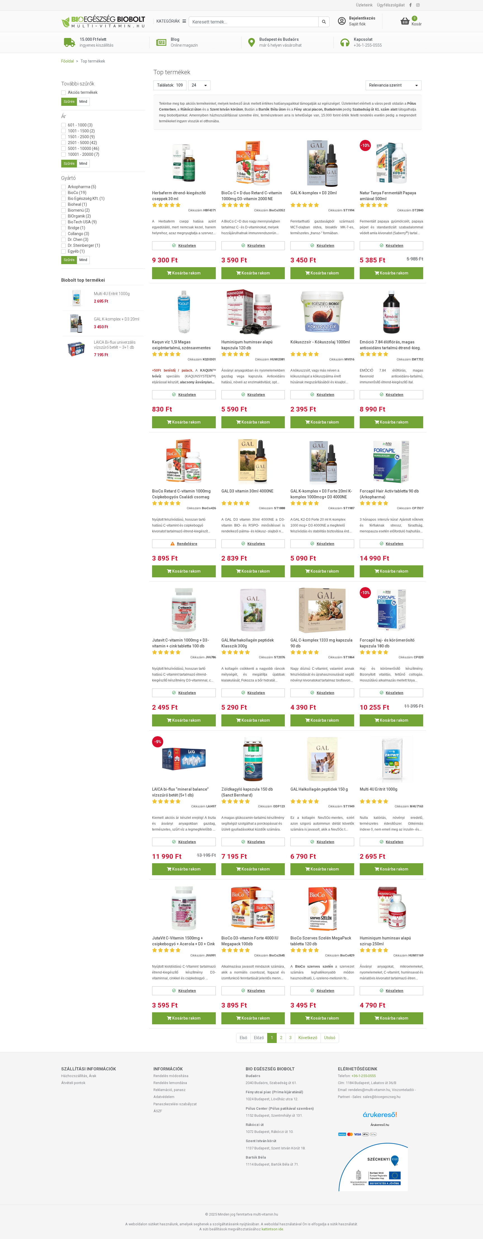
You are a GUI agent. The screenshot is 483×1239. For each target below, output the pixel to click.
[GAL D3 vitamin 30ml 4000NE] (253, 461)
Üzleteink (364, 5)
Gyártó (68, 178)
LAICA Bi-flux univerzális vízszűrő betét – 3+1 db (115, 345)
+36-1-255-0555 (364, 1076)
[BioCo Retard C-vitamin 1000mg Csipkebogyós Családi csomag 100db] (184, 461)
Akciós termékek (83, 92)
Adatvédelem (163, 1097)
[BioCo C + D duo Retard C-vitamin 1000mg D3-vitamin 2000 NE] (253, 163)
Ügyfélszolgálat (391, 5)
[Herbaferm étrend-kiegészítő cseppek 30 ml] (184, 163)
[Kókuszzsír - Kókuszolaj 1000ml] (322, 312)
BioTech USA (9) (82, 222)
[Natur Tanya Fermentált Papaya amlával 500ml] (391, 163)
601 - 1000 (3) (80, 125)
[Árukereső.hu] (380, 1116)
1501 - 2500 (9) (81, 137)
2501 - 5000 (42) (82, 142)
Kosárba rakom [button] (186, 273)
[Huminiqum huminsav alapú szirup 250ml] (391, 908)
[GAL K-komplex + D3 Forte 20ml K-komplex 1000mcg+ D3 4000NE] (322, 461)
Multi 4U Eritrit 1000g (112, 293)
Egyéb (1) (76, 251)
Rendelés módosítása (170, 1076)
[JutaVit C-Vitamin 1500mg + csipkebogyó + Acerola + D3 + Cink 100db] (184, 908)
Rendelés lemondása (170, 1083)
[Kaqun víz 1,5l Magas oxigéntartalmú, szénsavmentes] (184, 312)
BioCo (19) (77, 192)
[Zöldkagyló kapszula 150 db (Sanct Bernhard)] (253, 759)
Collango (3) (78, 233)
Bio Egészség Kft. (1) (86, 198)
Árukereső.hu (380, 1124)
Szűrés (69, 102)
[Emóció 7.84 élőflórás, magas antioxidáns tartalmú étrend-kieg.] (391, 312)
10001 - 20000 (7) (83, 154)
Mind (83, 102)
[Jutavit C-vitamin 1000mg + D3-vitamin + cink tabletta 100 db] (184, 610)
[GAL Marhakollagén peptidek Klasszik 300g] (253, 610)
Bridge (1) (76, 228)
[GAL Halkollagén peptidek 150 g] (322, 759)
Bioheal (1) (77, 204)
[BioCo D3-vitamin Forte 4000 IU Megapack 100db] (253, 908)
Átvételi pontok (73, 1083)
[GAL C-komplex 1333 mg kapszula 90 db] (322, 610)
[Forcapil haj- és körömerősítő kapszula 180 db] (391, 610)
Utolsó (329, 1037)
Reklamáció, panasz (169, 1090)
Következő (308, 1037)
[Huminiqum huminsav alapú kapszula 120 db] (253, 312)
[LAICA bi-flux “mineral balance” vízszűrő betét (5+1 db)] (184, 759)
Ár (63, 116)
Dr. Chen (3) (78, 239)
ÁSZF (157, 1111)
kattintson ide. (273, 1229)
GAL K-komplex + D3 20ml (116, 319)
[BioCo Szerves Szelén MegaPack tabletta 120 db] (322, 908)
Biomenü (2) (79, 210)
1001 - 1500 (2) (81, 131)
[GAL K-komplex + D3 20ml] (322, 163)
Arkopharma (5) (82, 187)
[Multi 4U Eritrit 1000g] (391, 759)
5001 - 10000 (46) (83, 148)
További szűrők (77, 84)
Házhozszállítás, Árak (78, 1076)
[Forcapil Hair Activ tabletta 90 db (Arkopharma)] (391, 461)
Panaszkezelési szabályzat (175, 1104)
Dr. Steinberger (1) (84, 245)
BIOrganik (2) (79, 216)
